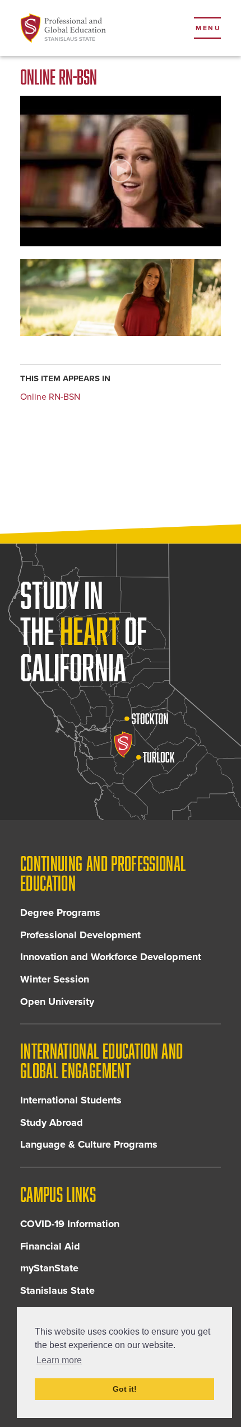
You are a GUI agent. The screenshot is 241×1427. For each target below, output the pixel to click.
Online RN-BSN (50, 397)
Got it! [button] (125, 1388)
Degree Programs (60, 912)
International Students (71, 1100)
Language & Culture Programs (88, 1144)
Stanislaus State (57, 1290)
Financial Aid (50, 1246)
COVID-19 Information (69, 1224)
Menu (208, 28)
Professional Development (80, 935)
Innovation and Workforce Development (110, 957)
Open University (57, 1001)
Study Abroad (51, 1122)
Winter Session (54, 979)
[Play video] (120, 171)
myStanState (49, 1268)
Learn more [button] (59, 1360)
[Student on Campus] (120, 297)
